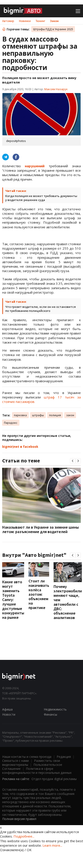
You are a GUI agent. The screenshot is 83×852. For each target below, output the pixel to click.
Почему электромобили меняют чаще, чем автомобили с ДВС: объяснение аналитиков (68, 602)
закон (70, 415)
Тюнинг (40, 21)
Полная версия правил (19, 819)
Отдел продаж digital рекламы (54, 779)
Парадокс (10, 423)
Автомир (8, 21)
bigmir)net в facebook (20, 446)
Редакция (64, 756)
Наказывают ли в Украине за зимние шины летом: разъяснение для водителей (40, 529)
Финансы (50, 714)
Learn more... (52, 845)
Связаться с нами (15, 760)
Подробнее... (24, 836)
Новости (8, 714)
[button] (72, 461)
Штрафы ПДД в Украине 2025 (53, 29)
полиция (55, 415)
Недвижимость (55, 709)
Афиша (7, 709)
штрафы (38, 415)
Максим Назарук (56, 89)
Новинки (25, 21)
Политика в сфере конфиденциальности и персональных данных (36, 770)
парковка (20, 415)
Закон (54, 21)
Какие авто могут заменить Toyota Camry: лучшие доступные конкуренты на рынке (13, 599)
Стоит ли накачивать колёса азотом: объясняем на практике (39, 594)
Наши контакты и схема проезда (26, 756)
